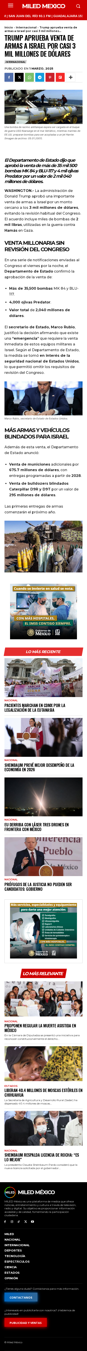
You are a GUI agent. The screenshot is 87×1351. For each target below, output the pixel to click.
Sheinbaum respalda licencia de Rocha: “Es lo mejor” (41, 1157)
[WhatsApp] (29, 77)
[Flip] (60, 77)
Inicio (8, 27)
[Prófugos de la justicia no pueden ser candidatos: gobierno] (43, 856)
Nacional (11, 700)
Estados (11, 1086)
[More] (70, 77)
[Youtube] (32, 1221)
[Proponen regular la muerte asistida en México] (43, 998)
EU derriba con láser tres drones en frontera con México (36, 827)
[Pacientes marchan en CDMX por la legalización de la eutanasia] (43, 677)
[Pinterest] (50, 77)
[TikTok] (19, 1221)
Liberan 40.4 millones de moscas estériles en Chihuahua (43, 1092)
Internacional (26, 27)
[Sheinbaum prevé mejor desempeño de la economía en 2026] (43, 737)
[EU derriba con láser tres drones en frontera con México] (43, 796)
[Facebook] (8, 77)
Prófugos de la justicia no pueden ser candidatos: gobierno (38, 886)
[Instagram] (12, 1221)
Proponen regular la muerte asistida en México (40, 1028)
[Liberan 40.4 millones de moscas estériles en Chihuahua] (43, 1063)
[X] (19, 77)
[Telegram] (39, 77)
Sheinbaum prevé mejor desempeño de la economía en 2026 (39, 767)
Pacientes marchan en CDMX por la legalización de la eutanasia (34, 707)
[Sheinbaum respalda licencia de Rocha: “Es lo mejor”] (43, 1128)
